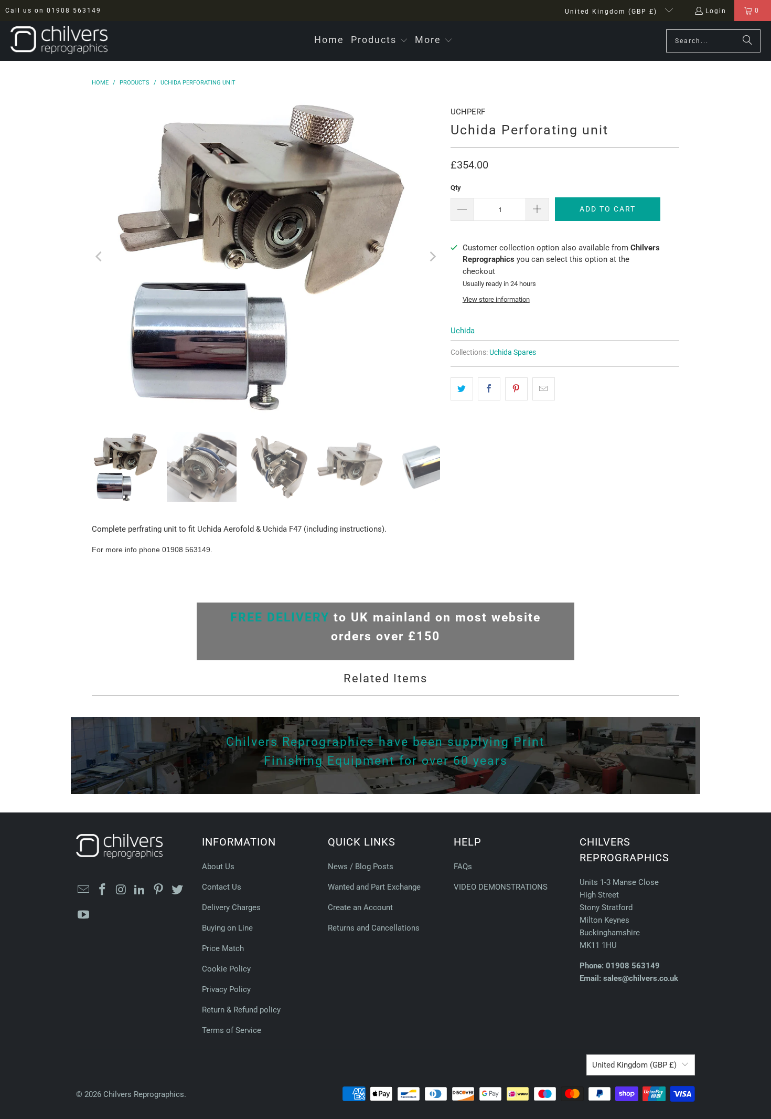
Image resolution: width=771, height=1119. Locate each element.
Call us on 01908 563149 (53, 10)
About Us (218, 866)
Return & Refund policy (241, 1010)
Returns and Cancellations (374, 928)
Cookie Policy (226, 969)
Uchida (463, 330)
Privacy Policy (226, 989)
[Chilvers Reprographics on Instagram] (121, 890)
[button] (379, 40)
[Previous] (99, 257)
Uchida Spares (512, 352)
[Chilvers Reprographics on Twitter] (177, 890)
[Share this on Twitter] (462, 388)
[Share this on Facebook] (489, 388)
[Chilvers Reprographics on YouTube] (84, 915)
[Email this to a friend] (543, 388)
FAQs (463, 866)
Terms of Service (231, 1030)
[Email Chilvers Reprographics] (84, 890)
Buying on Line (227, 928)
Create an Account (360, 907)
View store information (496, 299)
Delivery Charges (231, 907)
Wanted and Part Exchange (374, 887)
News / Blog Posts (360, 866)
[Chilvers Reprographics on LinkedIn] (140, 890)
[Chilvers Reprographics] (59, 41)
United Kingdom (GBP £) (612, 11)
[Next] (432, 257)
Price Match (223, 948)
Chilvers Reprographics (143, 1094)
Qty (456, 188)
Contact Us (221, 887)
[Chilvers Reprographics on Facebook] (103, 890)
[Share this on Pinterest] (516, 388)
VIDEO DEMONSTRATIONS (501, 887)
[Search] (747, 40)
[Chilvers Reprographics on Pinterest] (159, 890)
